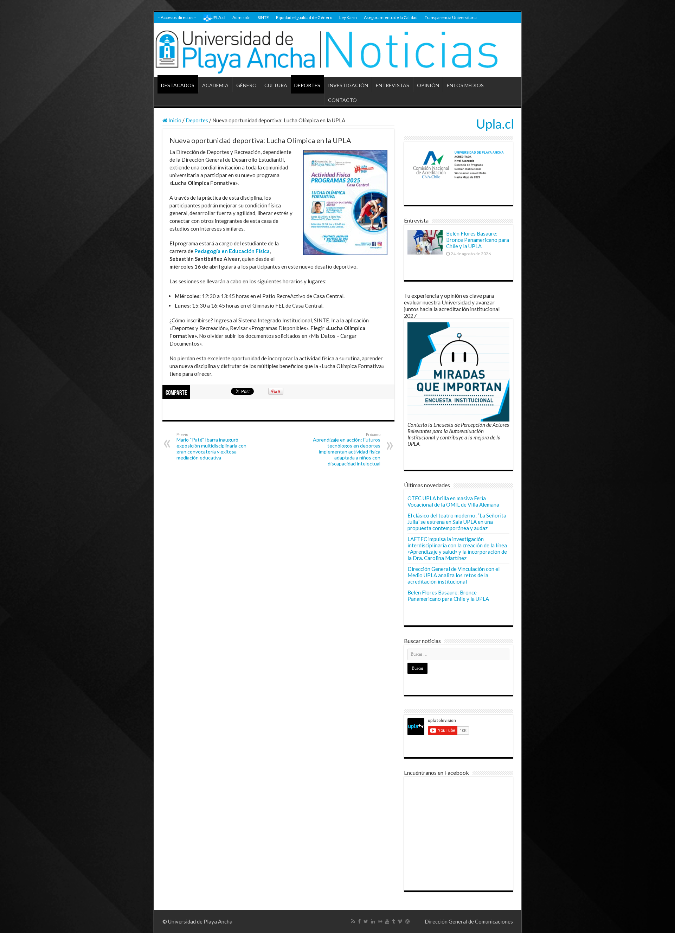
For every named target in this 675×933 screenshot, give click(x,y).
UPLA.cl (218, 17)
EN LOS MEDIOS (465, 85)
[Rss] (353, 921)
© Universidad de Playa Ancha (197, 921)
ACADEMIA (215, 85)
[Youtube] (387, 921)
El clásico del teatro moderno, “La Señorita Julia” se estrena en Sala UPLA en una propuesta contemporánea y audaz (456, 521)
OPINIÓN (428, 85)
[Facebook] (359, 921)
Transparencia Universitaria (451, 17)
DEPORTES (307, 85)
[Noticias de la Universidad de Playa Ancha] (337, 50)
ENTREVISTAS (392, 85)
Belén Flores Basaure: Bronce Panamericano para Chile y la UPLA (477, 239)
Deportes (197, 120)
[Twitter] (366, 921)
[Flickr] (380, 921)
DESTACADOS (177, 85)
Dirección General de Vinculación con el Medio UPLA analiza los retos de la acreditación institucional (453, 575)
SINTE (263, 17)
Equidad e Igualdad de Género (304, 17)
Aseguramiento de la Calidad (391, 17)
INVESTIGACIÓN (348, 85)
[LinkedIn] (373, 921)
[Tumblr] (393, 921)
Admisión (241, 17)
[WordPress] (407, 921)
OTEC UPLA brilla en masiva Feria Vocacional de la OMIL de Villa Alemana (453, 501)
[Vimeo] (400, 921)
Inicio (174, 120)
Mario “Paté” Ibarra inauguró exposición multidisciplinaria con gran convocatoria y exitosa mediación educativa (211, 446)
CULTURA (275, 85)
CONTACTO (342, 100)
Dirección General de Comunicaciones (469, 921)
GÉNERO (246, 85)
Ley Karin (348, 17)
